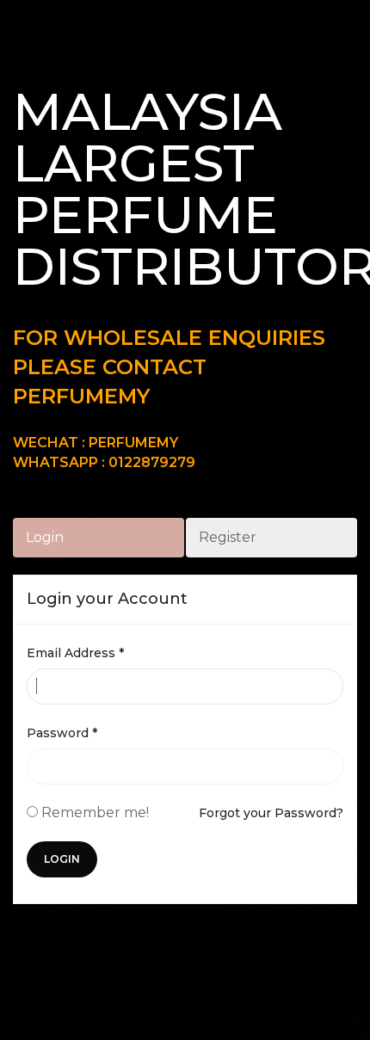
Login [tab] (45, 537)
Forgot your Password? (271, 813)
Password (62, 733)
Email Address (75, 653)
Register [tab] (227, 537)
